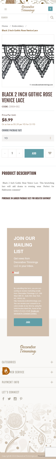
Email (16, 273)
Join (28, 322)
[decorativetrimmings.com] (28, 350)
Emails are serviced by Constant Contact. (26, 312)
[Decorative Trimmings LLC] (28, 9)
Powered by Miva (45, 456)
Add (34, 153)
